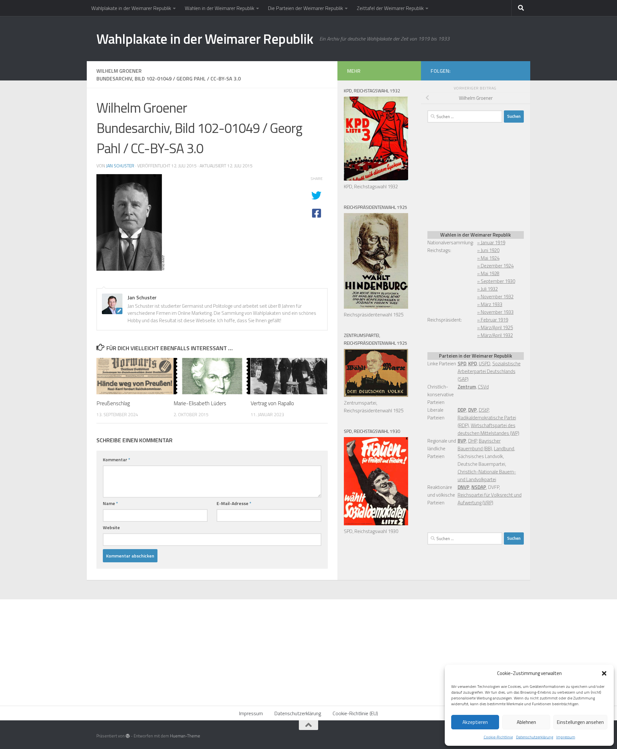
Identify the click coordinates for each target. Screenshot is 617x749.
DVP (472, 410)
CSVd (483, 386)
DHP (472, 441)
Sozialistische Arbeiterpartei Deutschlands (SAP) (489, 371)
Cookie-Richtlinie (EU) (355, 713)
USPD (484, 363)
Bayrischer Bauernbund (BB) (479, 444)
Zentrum (467, 386)
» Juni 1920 (488, 250)
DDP (462, 410)
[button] (604, 673)
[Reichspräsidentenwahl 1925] (376, 307)
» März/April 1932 (495, 335)
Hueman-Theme (185, 736)
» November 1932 (495, 296)
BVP (462, 441)
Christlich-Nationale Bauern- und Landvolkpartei (487, 475)
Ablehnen (526, 722)
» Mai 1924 (488, 258)
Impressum (565, 737)
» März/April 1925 (495, 327)
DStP (484, 410)
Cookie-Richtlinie (498, 737)
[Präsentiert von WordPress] (128, 736)
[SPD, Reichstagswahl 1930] (376, 523)
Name (110, 503)
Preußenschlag (113, 403)
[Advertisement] (475, 176)
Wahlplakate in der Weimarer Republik (131, 8)
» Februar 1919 (492, 319)
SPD (462, 363)
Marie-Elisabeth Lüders (200, 403)
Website (111, 527)
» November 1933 (495, 312)
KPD (472, 363)
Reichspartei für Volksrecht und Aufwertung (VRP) (490, 498)
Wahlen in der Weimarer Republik (219, 8)
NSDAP (478, 487)
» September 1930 (496, 281)
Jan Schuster (120, 165)
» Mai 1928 (488, 273)
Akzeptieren (475, 722)
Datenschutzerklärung (534, 737)
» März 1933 (489, 304)
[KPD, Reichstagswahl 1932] (376, 179)
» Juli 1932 (487, 289)
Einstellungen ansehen (580, 722)
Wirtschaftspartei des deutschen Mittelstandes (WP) (488, 429)
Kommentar (116, 459)
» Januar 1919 (491, 242)
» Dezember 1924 (495, 265)
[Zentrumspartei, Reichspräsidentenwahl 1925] (376, 395)
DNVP (463, 487)
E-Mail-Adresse (234, 503)
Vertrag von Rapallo (272, 403)
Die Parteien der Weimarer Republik (305, 8)
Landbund (504, 448)
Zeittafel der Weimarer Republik (390, 8)
